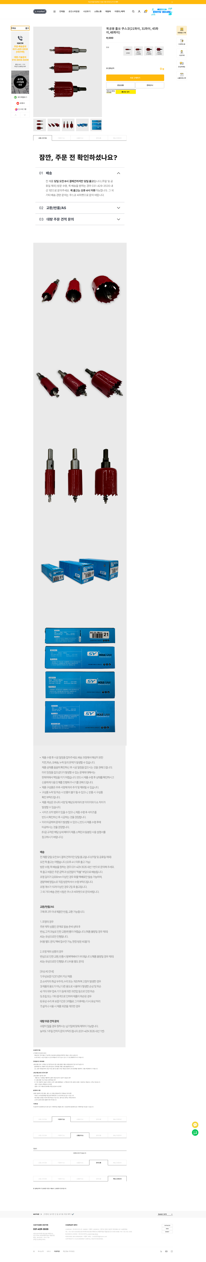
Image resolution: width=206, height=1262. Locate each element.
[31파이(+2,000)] (138, 51)
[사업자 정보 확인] (92, 1234)
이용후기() (61, 138)
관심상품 (120, 85)
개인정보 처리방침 (68, 1251)
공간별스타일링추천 (20, 82)
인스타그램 (22, 109)
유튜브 (22, 103)
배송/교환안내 (117, 138)
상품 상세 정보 (42, 138)
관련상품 (98, 138)
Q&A (167, 1228)
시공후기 (87, 11)
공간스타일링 (74, 11)
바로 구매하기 (135, 77)
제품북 (108, 11)
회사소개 (40, 1251)
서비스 (49, 1251)
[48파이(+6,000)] (159, 51)
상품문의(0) (79, 138)
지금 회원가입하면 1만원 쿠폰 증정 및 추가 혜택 (103, 2)
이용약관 (57, 1251)
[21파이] (128, 51)
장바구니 (150, 85)
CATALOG (167, 1225)
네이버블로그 (22, 97)
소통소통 (98, 11)
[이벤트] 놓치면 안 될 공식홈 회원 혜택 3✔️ (59, 1214)
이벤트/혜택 (120, 11)
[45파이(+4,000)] (149, 51)
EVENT (167, 1232)
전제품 (62, 11)
